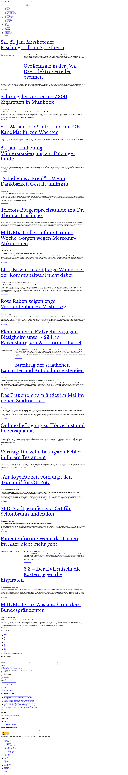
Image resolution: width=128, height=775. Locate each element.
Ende (5, 651)
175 (4, 638)
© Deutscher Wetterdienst (6, 667)
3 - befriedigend (6, 674)
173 (4, 635)
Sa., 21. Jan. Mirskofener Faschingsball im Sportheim (32, 44)
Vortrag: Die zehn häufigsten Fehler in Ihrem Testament (41, 454)
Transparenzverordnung (10, 724)
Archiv (6, 35)
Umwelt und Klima (11, 12)
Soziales (9, 8)
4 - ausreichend (6, 676)
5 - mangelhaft (6, 677)
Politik (8, 7)
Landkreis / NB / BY (10, 17)
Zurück (5, 634)
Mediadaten (8, 33)
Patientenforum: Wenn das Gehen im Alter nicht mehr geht (39, 541)
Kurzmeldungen (10, 16)
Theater (8, 27)
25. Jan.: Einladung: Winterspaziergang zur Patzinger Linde (38, 153)
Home (26, 4)
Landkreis (9, 19)
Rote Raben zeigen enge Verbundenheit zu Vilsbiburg (33, 303)
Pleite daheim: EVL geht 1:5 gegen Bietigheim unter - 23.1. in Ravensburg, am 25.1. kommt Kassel (41, 337)
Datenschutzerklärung (9, 722)
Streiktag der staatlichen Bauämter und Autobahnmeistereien (42, 367)
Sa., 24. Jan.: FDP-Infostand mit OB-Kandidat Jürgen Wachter (41, 129)
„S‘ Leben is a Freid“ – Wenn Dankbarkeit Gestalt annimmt (35, 181)
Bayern (8, 21)
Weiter (5, 649)
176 (4, 639)
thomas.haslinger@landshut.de (31, 225)
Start (5, 632)
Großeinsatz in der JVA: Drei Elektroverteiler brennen (50, 71)
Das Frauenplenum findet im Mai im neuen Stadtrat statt (42, 398)
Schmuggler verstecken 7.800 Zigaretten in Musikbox (34, 99)
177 (4, 641)
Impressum (6, 721)
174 (4, 637)
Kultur (6, 24)
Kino (8, 25)
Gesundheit (7, 31)
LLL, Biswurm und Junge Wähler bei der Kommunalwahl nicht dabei (42, 272)
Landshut (27, 5)
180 (4, 645)
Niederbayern (10, 20)
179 (4, 644)
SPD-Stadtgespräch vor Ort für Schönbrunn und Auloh (36, 511)
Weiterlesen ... (4, 89)
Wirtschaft (7, 29)
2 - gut (4, 673)
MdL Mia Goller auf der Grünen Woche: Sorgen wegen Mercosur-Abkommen (38, 238)
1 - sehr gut (5, 671)
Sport (6, 23)
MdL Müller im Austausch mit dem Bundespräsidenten (41, 607)
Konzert (8, 28)
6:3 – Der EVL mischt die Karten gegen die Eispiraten (41, 574)
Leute (8, 9)
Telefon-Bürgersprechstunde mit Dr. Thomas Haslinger (42, 212)
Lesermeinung (8, 32)
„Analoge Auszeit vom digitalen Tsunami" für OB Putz (36, 479)
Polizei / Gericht (10, 11)
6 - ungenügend (6, 679)
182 (4, 648)
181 (4, 647)
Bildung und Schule (11, 13)
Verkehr (8, 15)
